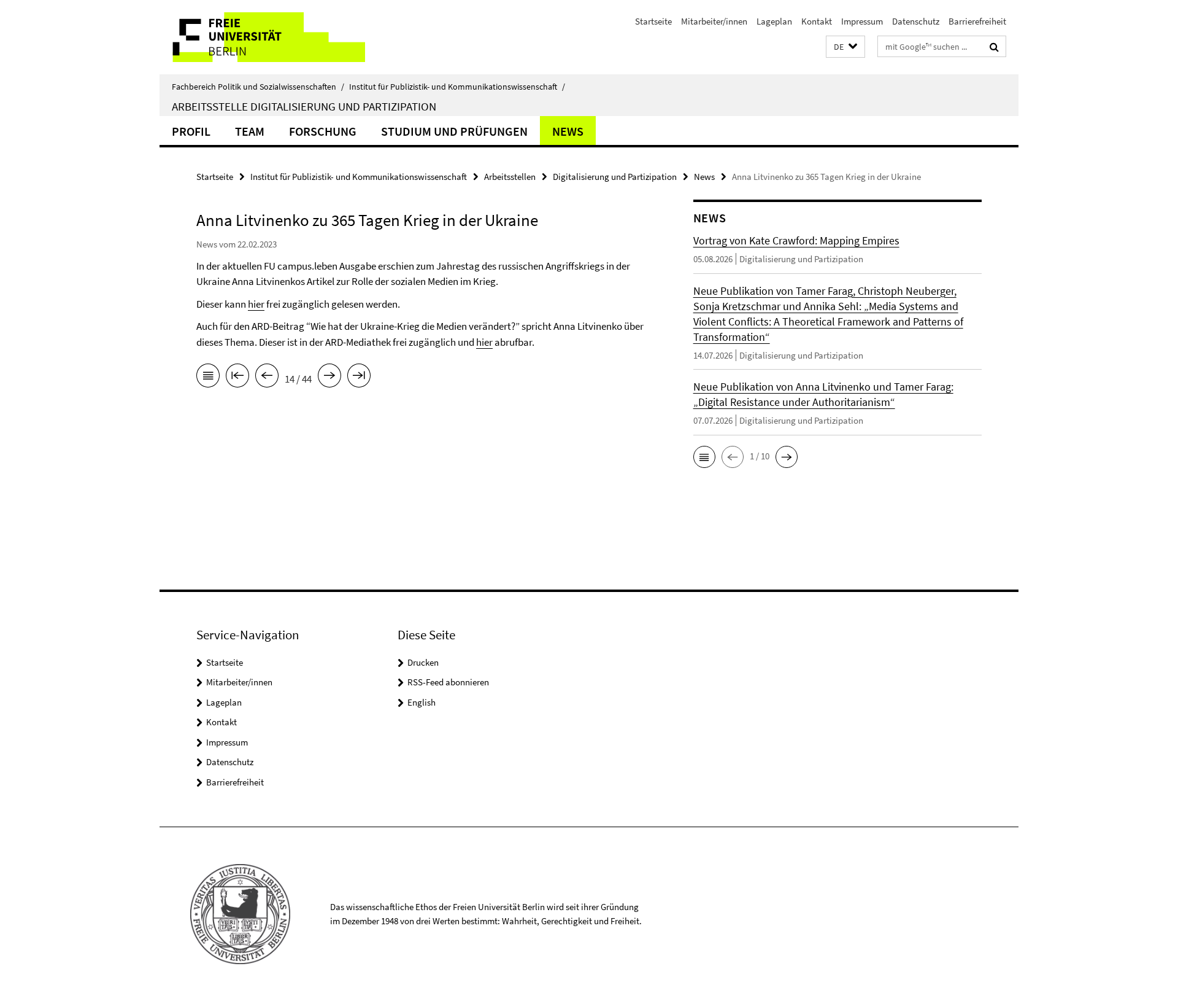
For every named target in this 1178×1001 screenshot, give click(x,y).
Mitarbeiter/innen (714, 21)
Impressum (862, 21)
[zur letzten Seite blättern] (359, 377)
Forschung (322, 131)
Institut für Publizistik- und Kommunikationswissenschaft (457, 86)
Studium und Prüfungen (454, 131)
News (567, 131)
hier (256, 304)
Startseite (653, 21)
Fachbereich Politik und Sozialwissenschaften (258, 86)
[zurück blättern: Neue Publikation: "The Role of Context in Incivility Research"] (267, 377)
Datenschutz (915, 21)
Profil (191, 131)
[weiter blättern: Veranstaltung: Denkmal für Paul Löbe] (329, 377)
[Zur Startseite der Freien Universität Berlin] (262, 37)
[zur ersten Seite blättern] (237, 377)
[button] (845, 47)
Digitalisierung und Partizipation (615, 176)
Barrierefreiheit (977, 21)
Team (249, 131)
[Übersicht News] (208, 377)
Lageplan (774, 21)
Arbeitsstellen (510, 176)
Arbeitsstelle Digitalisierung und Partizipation (304, 106)
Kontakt (816, 21)
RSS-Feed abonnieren (448, 682)
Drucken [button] (423, 662)
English (421, 702)
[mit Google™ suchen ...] (994, 46)
